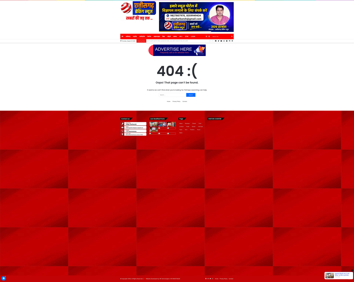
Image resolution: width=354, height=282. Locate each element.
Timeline (192, 129)
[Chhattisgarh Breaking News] (138, 11)
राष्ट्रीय (135, 36)
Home (168, 101)
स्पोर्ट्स (169, 36)
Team (180, 129)
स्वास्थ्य (175, 36)
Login (193, 36)
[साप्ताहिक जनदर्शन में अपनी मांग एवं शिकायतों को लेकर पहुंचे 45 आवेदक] (153, 135)
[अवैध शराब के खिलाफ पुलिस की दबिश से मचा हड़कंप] (162, 129)
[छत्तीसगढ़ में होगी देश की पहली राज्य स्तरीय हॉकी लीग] (171, 124)
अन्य (180, 36)
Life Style (200, 126)
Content (181, 126)
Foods (187, 126)
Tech (186, 129)
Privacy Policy (176, 101)
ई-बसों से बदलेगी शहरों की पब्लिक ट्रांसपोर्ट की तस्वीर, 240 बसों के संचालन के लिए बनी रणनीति (168, 41)
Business (187, 123)
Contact (185, 101)
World (180, 132)
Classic (194, 123)
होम (122, 36)
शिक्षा (163, 36)
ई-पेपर (186, 36)
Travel (198, 129)
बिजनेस (149, 36)
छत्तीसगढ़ (128, 36)
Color (200, 123)
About (180, 123)
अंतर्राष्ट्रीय (142, 36)
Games (193, 126)
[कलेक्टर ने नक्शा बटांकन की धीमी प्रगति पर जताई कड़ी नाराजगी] (171, 135)
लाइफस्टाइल (157, 36)
